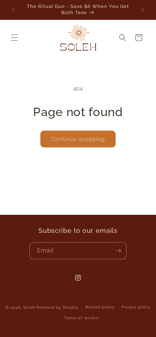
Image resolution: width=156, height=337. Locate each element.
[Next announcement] (143, 10)
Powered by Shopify (57, 307)
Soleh (29, 307)
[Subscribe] (118, 250)
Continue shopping (78, 139)
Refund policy (99, 307)
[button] (14, 38)
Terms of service (81, 318)
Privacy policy (136, 307)
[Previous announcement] (13, 10)
